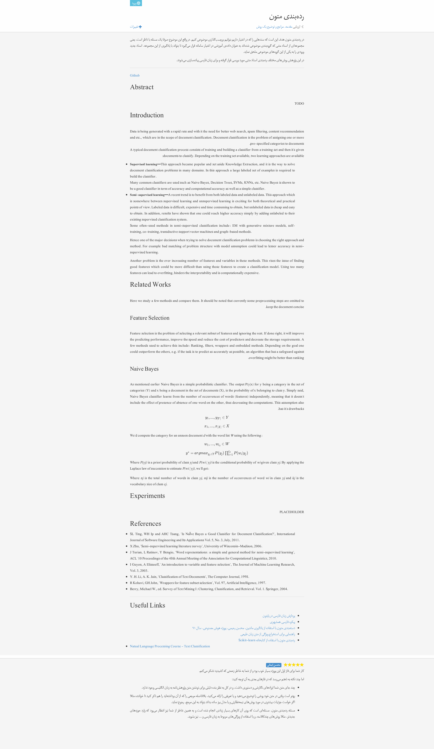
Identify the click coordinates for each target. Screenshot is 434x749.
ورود (134, 3)
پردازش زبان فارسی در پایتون (279, 616)
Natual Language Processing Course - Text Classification (170, 646)
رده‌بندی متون (286, 16)
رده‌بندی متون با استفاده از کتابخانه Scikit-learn (266, 640)
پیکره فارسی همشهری (282, 622)
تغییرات (134, 26)
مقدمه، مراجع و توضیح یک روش (274, 26)
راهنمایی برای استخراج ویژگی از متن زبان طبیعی (268, 634)
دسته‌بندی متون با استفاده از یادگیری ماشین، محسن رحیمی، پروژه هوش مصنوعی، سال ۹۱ (243, 628)
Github (135, 75)
